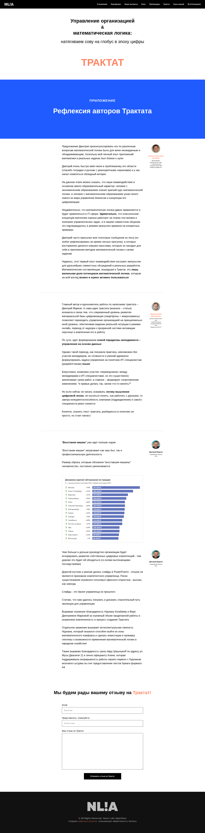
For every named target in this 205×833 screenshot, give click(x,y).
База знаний (179, 4)
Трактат (166, 4)
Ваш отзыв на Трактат (73, 731)
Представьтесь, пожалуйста (75, 718)
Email (64, 705)
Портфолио (116, 4)
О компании (102, 4)
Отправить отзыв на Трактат (102, 776)
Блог (143, 4)
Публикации (154, 4)
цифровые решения (87, 821)
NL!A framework (194, 4)
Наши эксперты (131, 4)
